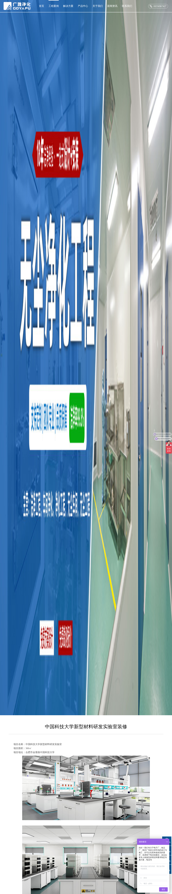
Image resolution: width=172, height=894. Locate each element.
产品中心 (83, 6)
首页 (41, 6)
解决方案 (68, 6)
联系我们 (127, 6)
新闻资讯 (112, 6)
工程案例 (54, 6)
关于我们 (98, 6)
